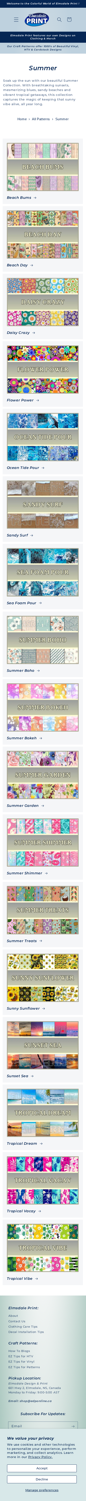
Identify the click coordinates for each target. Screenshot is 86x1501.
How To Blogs (19, 1351)
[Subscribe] (73, 1426)
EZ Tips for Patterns (24, 1367)
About (13, 1315)
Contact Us (17, 1321)
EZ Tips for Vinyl (21, 1361)
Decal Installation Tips (26, 1332)
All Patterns (41, 119)
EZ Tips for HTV (20, 1356)
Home (22, 119)
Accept (42, 1468)
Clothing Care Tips (23, 1326)
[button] (16, 19)
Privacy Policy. (40, 1457)
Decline (42, 1479)
